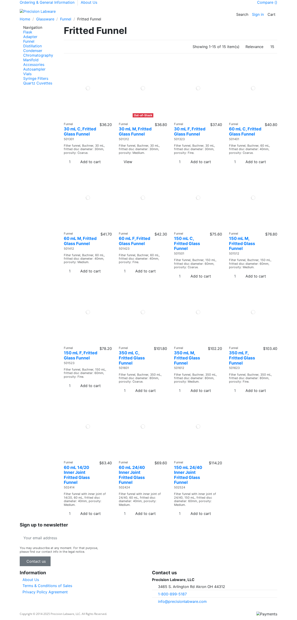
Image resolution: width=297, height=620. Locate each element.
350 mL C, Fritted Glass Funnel (132, 357)
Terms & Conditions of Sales (47, 585)
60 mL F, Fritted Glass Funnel (134, 241)
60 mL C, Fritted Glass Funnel (245, 131)
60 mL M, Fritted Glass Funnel (80, 241)
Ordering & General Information (48, 2)
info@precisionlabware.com (182, 601)
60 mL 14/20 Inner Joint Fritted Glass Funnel (77, 475)
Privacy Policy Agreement (45, 592)
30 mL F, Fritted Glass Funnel (189, 131)
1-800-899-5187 (172, 594)
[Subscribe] (97, 537)
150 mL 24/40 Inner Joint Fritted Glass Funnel (188, 475)
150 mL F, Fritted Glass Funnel (80, 355)
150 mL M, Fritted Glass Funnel (242, 243)
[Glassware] (75, 11)
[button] (83, 11)
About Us (89, 2)
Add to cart (90, 161)
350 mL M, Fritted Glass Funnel (187, 357)
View (128, 161)
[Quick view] (89, 117)
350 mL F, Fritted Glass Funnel (242, 357)
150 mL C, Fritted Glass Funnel (187, 243)
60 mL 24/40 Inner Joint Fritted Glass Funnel (132, 475)
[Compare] (86, 117)
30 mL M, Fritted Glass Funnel (135, 131)
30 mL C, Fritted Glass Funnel (80, 131)
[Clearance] (107, 11)
